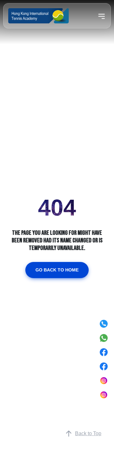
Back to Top (88, 433)
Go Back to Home (57, 269)
